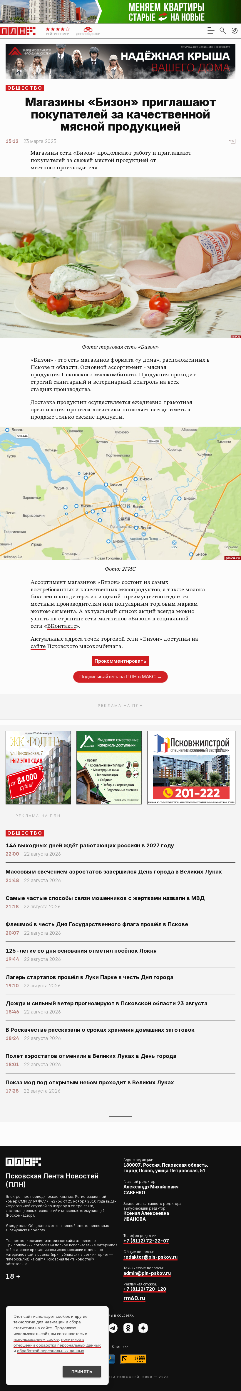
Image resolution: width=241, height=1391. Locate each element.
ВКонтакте (61, 626)
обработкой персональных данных (50, 1350)
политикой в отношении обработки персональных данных (57, 1342)
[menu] (211, 30)
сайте (38, 646)
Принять (82, 1371)
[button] (234, 30)
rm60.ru (134, 1298)
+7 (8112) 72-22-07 (146, 1241)
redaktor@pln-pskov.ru (150, 1257)
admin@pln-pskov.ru (147, 1273)
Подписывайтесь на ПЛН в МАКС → (120, 676)
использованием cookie (36, 1339)
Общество (25, 88)
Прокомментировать (120, 661)
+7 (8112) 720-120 (144, 1289)
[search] (223, 30)
